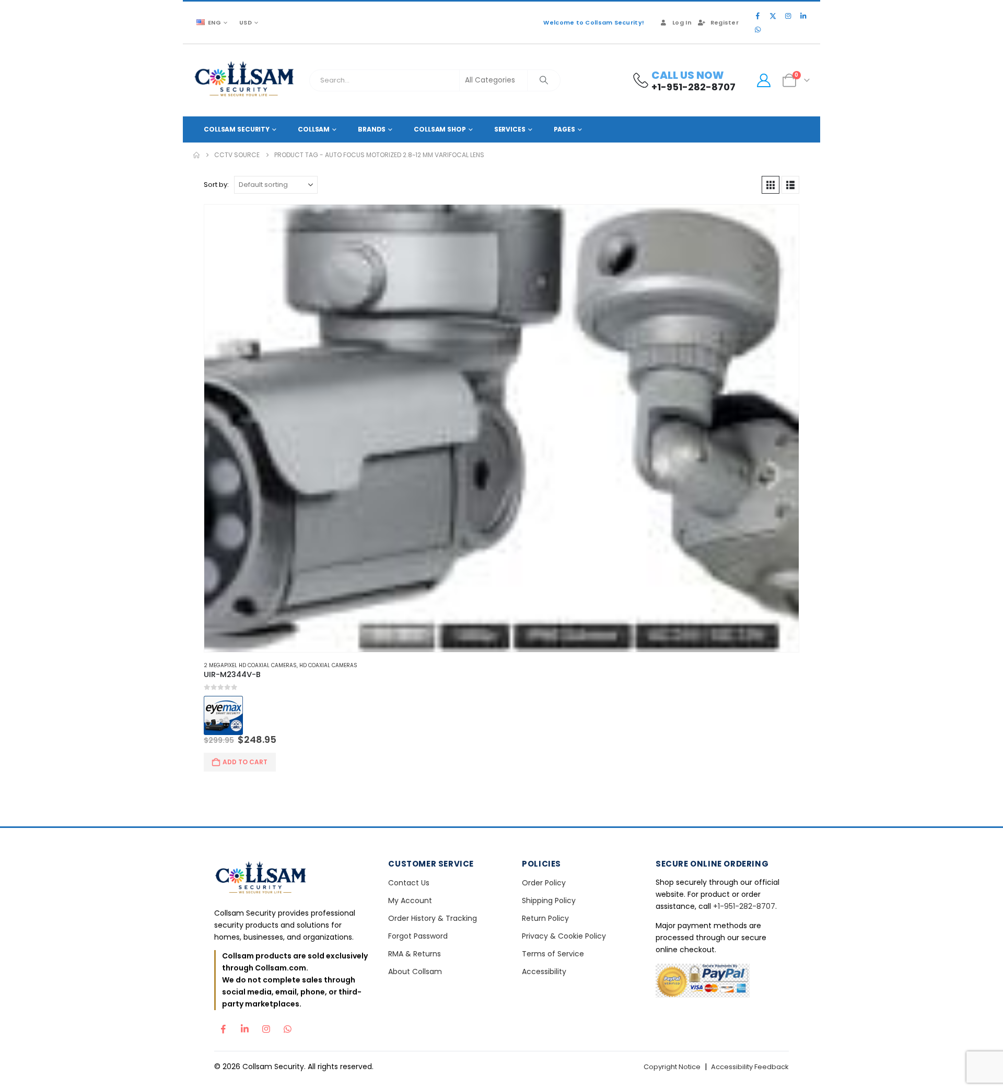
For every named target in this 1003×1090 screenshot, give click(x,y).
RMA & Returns (414, 954)
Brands (372, 129)
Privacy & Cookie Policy (564, 936)
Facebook (223, 1026)
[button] (770, 185)
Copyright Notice (672, 1067)
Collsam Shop (440, 129)
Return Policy (545, 918)
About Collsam (415, 971)
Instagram (266, 1026)
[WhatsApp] (757, 29)
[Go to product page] (501, 428)
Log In (682, 22)
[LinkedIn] (803, 15)
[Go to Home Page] (196, 155)
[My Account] (763, 80)
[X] (772, 15)
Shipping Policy (549, 900)
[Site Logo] (244, 80)
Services (510, 129)
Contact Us (408, 883)
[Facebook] (757, 15)
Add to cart (245, 761)
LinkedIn (244, 1026)
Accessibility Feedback (750, 1067)
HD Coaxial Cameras (328, 665)
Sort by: (216, 184)
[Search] (544, 80)
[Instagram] (788, 15)
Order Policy (544, 883)
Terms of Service (553, 954)
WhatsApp (287, 1026)
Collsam (314, 129)
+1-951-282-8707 (744, 906)
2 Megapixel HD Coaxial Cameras (250, 665)
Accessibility (544, 971)
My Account (410, 900)
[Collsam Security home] (292, 879)
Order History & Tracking (432, 918)
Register (724, 22)
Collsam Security (237, 129)
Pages (564, 129)
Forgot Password (418, 936)
